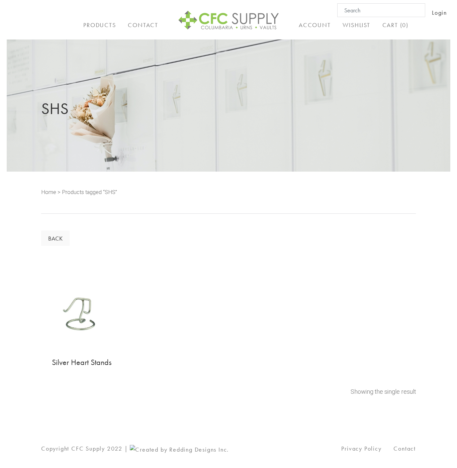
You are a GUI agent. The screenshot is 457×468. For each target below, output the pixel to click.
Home (48, 192)
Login (439, 12)
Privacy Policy (361, 448)
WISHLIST (356, 25)
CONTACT (143, 25)
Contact (404, 448)
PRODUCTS (99, 25)
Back (55, 238)
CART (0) (395, 25)
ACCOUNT (315, 25)
